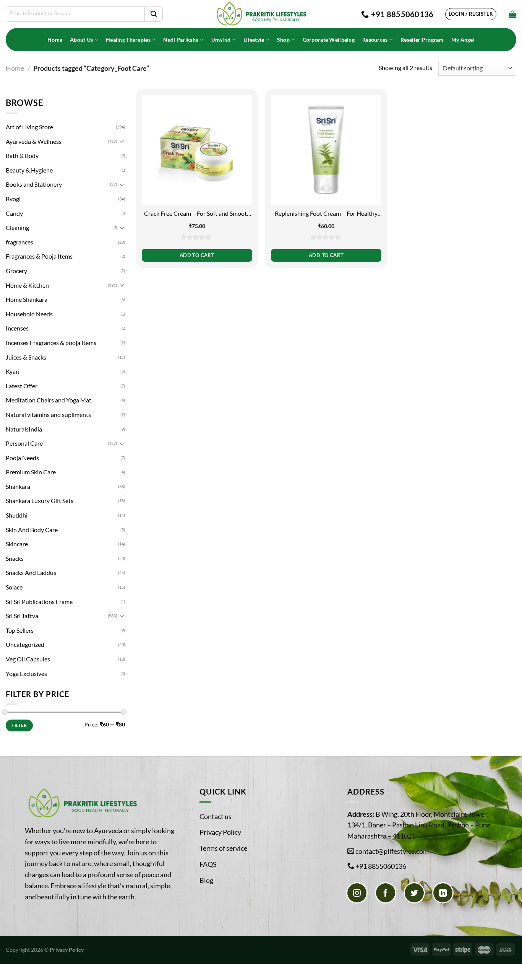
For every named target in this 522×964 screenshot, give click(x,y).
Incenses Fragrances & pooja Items (51, 342)
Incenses (17, 328)
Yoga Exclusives (26, 673)
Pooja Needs (22, 457)
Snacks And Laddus (31, 572)
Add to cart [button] (197, 255)
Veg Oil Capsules (28, 659)
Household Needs (29, 314)
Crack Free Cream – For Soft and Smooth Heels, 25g (197, 214)
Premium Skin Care (31, 471)
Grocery (16, 270)
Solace (14, 587)
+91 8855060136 (380, 866)
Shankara (18, 486)
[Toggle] (122, 141)
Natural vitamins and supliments (48, 414)
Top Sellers (20, 630)
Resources (375, 39)
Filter (19, 725)
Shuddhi (17, 515)
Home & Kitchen (27, 285)
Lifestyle (253, 39)
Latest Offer (21, 385)
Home (54, 39)
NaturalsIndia (24, 429)
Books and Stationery (34, 184)
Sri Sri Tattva (22, 615)
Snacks (15, 558)
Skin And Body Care (32, 529)
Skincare (17, 543)
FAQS (208, 864)
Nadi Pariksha (180, 39)
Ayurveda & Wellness (34, 141)
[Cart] (512, 14)
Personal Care (24, 443)
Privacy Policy (220, 832)
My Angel (463, 39)
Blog (206, 880)
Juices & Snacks (26, 357)
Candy (14, 213)
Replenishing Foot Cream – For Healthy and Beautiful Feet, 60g (326, 214)
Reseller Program (422, 39)
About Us (81, 39)
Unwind (221, 39)
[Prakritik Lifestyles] (261, 14)
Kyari (12, 371)
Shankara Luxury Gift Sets (39, 500)
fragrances (19, 242)
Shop (283, 39)
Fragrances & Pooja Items (39, 256)
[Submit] (153, 14)
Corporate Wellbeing (329, 39)
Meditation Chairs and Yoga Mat (48, 400)
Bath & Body (22, 155)
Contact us (215, 816)
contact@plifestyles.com (392, 851)
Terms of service (223, 848)
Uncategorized (25, 644)
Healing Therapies (128, 39)
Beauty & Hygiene (29, 170)
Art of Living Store (29, 126)
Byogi (13, 198)
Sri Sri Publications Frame (39, 601)
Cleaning (17, 227)
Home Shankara (26, 299)
